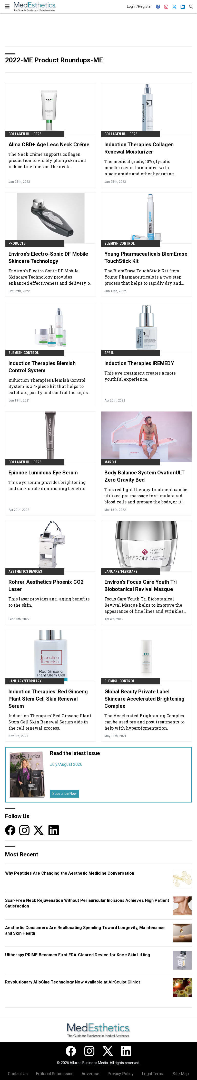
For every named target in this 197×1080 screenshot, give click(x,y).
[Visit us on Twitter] (39, 829)
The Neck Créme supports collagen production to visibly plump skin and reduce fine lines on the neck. (47, 160)
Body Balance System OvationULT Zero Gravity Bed (144, 476)
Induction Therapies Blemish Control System (42, 367)
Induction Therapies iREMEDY (139, 363)
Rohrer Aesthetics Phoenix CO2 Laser (45, 585)
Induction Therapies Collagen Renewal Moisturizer (139, 148)
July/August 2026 (66, 764)
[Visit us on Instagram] (24, 829)
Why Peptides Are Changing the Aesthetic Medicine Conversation (69, 873)
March (110, 462)
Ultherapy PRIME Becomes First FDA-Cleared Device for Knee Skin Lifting (77, 954)
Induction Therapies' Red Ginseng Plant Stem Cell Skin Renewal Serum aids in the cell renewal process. (49, 722)
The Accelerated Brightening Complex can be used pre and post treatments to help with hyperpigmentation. (144, 722)
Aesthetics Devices (25, 571)
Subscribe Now (64, 793)
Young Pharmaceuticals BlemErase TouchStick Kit (145, 257)
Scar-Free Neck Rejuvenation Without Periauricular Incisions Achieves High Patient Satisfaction (87, 903)
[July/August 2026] (27, 774)
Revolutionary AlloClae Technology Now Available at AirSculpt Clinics (73, 982)
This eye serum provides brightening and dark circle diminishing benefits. (47, 485)
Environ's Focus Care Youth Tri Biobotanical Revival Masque (140, 585)
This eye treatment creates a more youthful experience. (140, 376)
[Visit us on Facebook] (10, 829)
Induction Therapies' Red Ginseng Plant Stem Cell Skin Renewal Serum (48, 699)
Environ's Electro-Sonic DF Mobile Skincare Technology (48, 257)
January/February (120, 571)
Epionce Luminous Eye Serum (43, 473)
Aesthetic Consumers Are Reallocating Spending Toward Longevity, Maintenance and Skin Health (85, 930)
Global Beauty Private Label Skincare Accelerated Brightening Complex (144, 699)
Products (17, 243)
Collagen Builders (25, 134)
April (109, 353)
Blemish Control (119, 243)
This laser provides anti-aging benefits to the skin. (49, 602)
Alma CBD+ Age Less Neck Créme (48, 144)
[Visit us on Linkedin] (53, 829)
